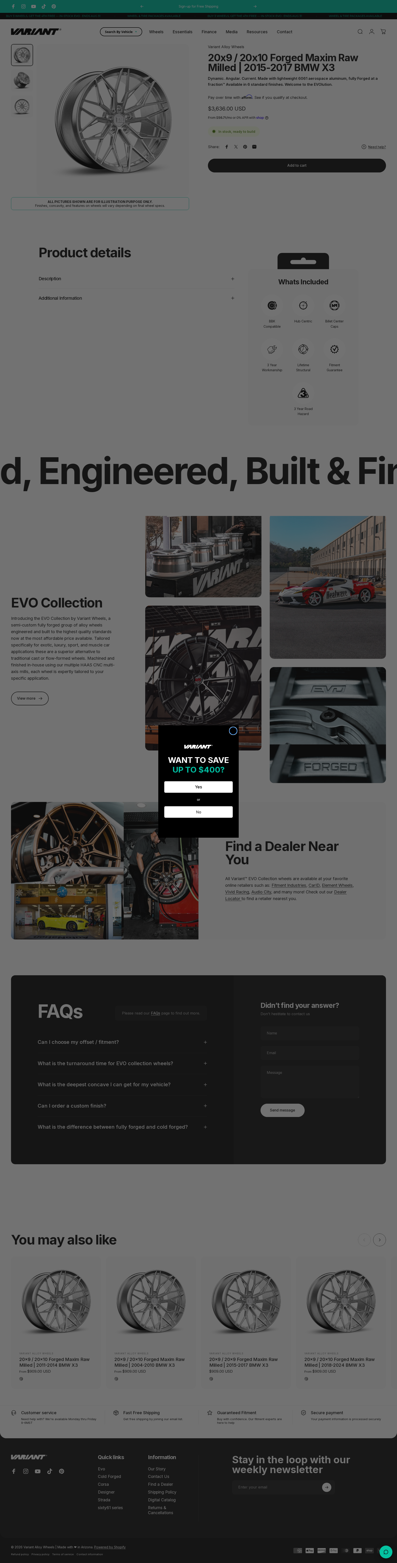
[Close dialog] (233, 730)
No (198, 812)
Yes (198, 786)
